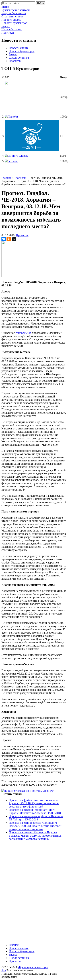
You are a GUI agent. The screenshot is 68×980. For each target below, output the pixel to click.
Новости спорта (18, 47)
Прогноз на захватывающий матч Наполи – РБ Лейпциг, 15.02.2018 (36, 818)
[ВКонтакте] (3, 239)
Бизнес (13, 54)
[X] (14, 239)
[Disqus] (34, 892)
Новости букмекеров (21, 51)
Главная (13, 944)
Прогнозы (15, 60)
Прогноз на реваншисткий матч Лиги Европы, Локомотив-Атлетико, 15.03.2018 (35, 811)
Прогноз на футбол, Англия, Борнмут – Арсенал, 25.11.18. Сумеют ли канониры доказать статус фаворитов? (34, 803)
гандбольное (23, 332)
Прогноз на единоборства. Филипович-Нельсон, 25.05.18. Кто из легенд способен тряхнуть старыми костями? (35, 826)
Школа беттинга (19, 57)
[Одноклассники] (9, 239)
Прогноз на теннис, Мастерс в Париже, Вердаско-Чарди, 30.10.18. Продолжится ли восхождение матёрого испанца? (35, 835)
